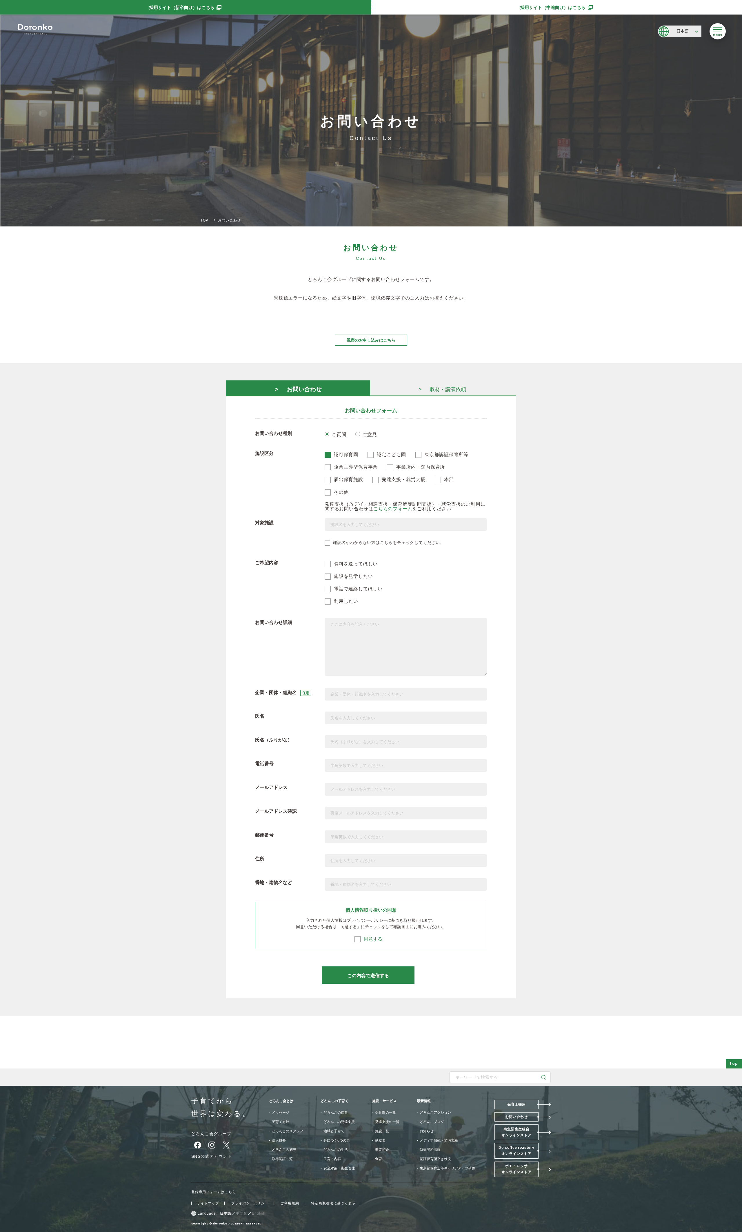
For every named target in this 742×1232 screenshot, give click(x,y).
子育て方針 (280, 1122)
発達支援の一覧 (387, 1122)
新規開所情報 (430, 1150)
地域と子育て (333, 1131)
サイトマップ (208, 1203)
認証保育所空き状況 (435, 1159)
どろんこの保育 (335, 1113)
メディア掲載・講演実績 (439, 1140)
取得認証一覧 (282, 1159)
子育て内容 (332, 1159)
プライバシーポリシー (367, 920)
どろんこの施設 (284, 1150)
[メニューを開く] (718, 31)
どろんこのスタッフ (287, 1131)
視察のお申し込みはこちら (371, 340)
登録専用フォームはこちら (213, 1192)
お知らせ (427, 1131)
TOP (205, 220)
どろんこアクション (435, 1113)
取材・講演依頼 (448, 389)
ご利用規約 (289, 1203)
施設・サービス (384, 1101)
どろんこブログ (432, 1122)
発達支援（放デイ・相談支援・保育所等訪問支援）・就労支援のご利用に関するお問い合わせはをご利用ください (405, 506)
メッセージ (280, 1113)
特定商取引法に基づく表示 (333, 1203)
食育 (378, 1159)
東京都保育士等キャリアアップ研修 (447, 1168)
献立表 (380, 1140)
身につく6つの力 (336, 1140)
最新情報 (424, 1101)
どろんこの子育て (334, 1101)
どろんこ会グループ (211, 1133)
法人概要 (279, 1140)
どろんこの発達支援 (339, 1122)
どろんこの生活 (335, 1150)
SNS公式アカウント (211, 1156)
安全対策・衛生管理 (339, 1168)
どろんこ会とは (281, 1101)
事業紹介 (382, 1150)
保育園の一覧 (385, 1113)
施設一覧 (382, 1131)
